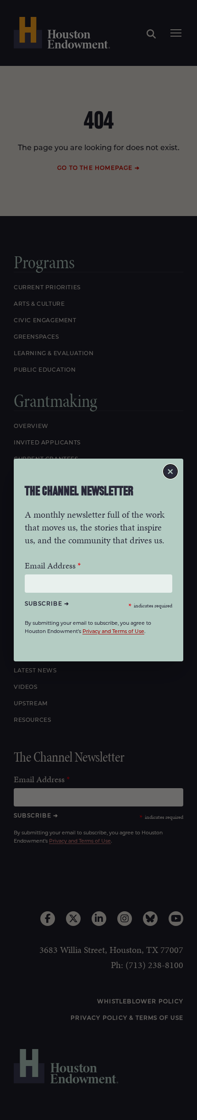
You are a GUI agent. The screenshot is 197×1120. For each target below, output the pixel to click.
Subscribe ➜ (47, 604)
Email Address (50, 565)
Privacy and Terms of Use (113, 631)
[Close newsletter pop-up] (170, 471)
